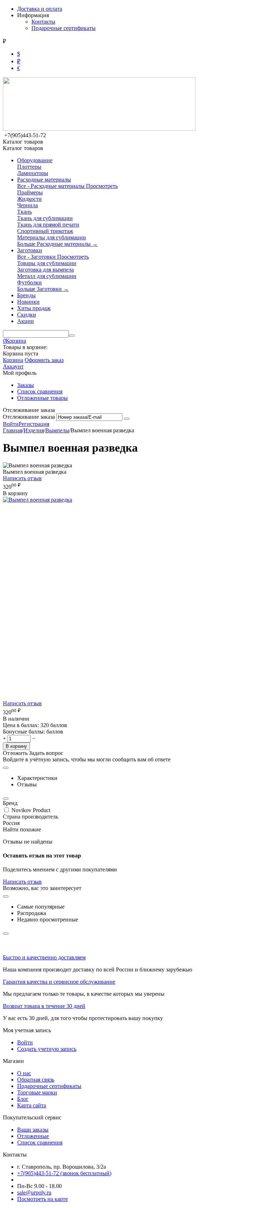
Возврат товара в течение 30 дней (44, 1006)
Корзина (13, 360)
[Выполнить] (127, 419)
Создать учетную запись (46, 1049)
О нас (24, 1073)
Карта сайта (31, 1105)
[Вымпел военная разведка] (37, 500)
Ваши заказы (33, 1130)
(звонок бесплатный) (64, 1173)
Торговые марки (37, 1092)
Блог (23, 1099)
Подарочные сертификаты (63, 28)
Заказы (25, 385)
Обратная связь (35, 1080)
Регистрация (34, 424)
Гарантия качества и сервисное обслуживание (59, 982)
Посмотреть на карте (42, 1199)
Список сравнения (39, 391)
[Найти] (72, 335)
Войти (11, 424)
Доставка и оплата (39, 9)
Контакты (43, 22)
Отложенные (33, 1136)
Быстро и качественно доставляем (44, 957)
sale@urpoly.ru (34, 1192)
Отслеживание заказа (29, 417)
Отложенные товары (42, 398)
